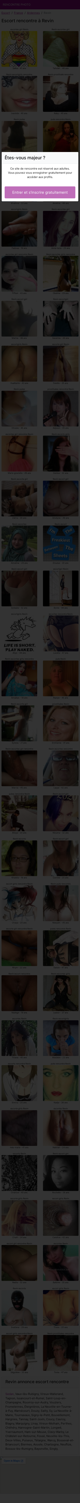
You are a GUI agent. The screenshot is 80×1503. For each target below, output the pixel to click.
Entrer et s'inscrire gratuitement (40, 192)
